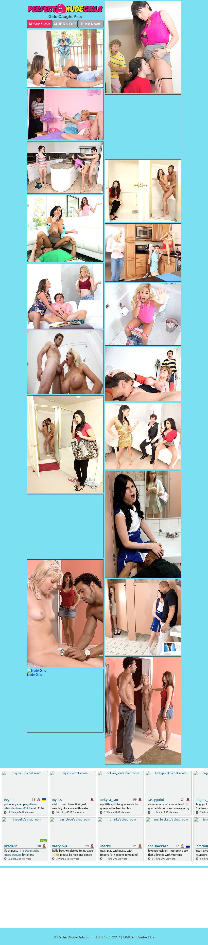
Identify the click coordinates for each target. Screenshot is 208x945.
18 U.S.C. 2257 (108, 937)
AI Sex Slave (39, 24)
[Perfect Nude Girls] (65, 9)
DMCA (128, 937)
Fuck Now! (90, 24)
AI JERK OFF (65, 24)
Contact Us (145, 937)
